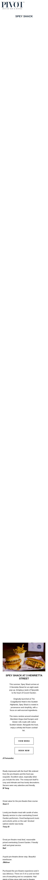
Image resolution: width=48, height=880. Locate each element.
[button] (45, 5)
